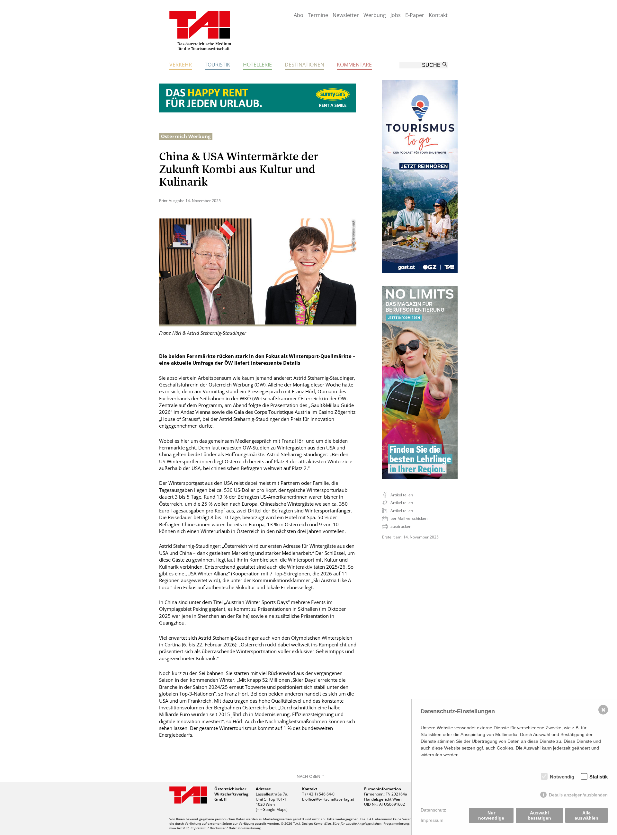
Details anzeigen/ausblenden (578, 794)
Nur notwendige (491, 815)
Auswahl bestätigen (539, 815)
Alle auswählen (586, 815)
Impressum (432, 820)
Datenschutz (433, 810)
